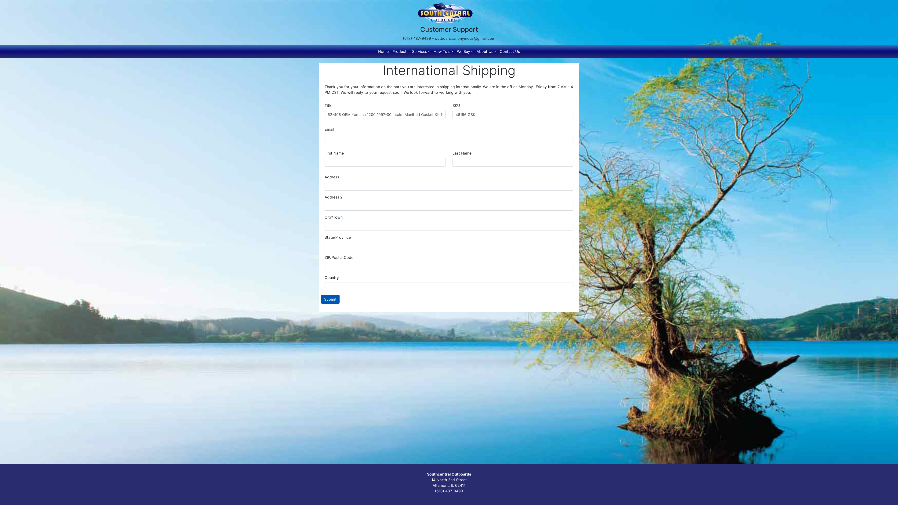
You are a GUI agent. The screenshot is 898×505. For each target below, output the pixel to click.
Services (419, 51)
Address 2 (334, 197)
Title (328, 105)
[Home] (447, 13)
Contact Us (510, 51)
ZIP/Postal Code (339, 257)
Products (400, 51)
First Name (334, 153)
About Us (485, 51)
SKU (456, 105)
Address (332, 177)
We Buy (463, 51)
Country (332, 277)
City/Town (334, 217)
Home (383, 51)
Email (329, 129)
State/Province (338, 237)
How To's (442, 51)
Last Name (462, 153)
